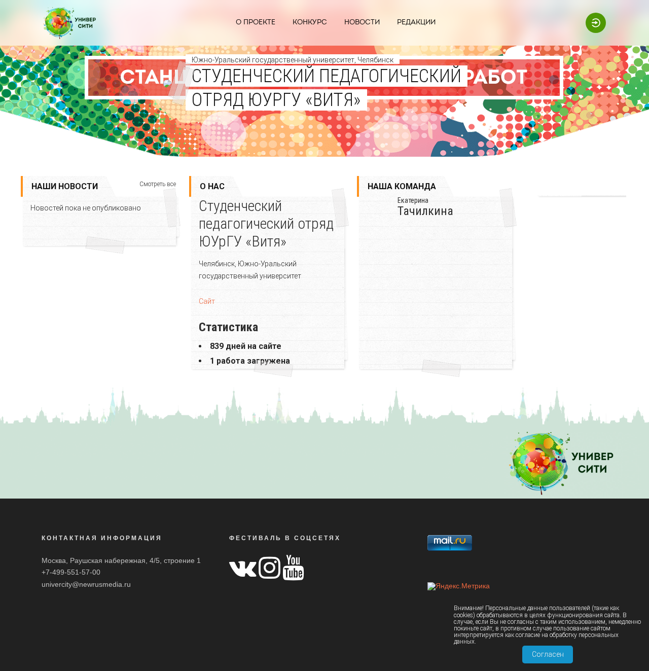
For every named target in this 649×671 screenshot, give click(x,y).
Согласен (548, 654)
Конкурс (310, 22)
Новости (362, 22)
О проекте (255, 22)
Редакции (416, 22)
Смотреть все (157, 184)
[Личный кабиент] (590, 22)
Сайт (207, 301)
